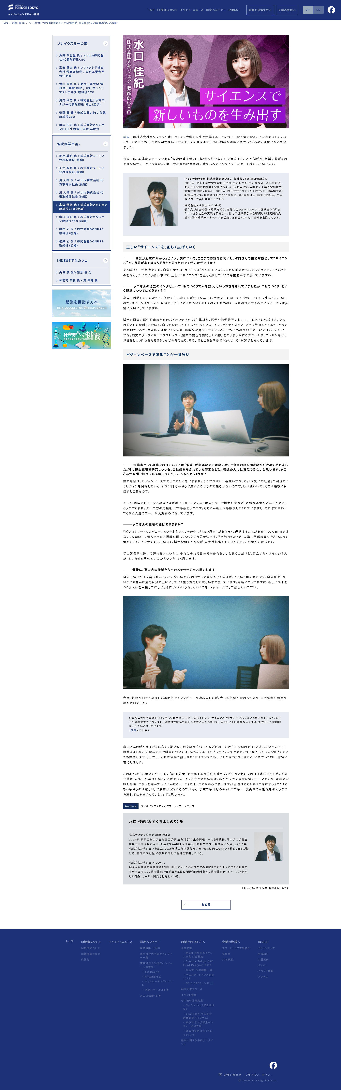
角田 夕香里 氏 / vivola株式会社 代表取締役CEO (81, 57)
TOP (151, 10)
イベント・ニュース (192, 10)
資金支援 (186, 948)
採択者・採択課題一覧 (199, 969)
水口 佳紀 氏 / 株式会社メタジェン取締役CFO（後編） (91, 22)
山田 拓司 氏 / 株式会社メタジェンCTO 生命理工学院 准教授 (82, 127)
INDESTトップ (266, 948)
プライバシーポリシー (259, 1075)
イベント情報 (189, 994)
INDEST (234, 10)
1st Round (152, 971)
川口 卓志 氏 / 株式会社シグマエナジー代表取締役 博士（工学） (82, 102)
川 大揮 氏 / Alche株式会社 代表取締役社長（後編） (81, 182)
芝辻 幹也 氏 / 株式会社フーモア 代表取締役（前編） (82, 170)
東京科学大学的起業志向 (47, 22)
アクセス (263, 976)
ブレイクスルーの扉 (72, 43)
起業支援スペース (191, 988)
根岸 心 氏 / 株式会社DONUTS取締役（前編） (81, 243)
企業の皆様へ (231, 942)
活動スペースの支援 (157, 989)
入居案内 (263, 959)
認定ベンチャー (216, 10)
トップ (70, 941)
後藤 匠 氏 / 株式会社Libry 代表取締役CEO (82, 114)
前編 (126, 137)
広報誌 (85, 959)
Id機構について (167, 10)
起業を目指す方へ (21, 22)
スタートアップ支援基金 (236, 948)
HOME (5, 22)
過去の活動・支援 (150, 995)
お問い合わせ (232, 1075)
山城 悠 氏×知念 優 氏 (75, 272)
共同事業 (227, 959)
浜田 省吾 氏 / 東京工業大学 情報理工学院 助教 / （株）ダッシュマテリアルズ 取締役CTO (81, 88)
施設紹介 (263, 953)
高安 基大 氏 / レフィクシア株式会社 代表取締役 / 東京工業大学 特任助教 (82, 71)
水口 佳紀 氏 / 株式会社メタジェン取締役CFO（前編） (82, 219)
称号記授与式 (153, 976)
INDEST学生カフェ (72, 260)
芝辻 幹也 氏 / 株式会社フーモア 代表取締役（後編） (82, 158)
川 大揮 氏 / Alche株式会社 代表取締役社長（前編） (81, 194)
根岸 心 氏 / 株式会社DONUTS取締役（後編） (81, 231)
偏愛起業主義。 (69, 143)
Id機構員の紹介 (91, 953)
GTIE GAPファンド (198, 983)
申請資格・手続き (150, 948)
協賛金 (226, 953)
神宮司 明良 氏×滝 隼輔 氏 (78, 280)
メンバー (263, 965)
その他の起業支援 (192, 1000)
